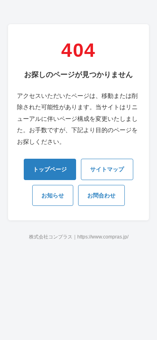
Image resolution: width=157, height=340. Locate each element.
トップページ (50, 169)
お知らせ (52, 195)
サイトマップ (107, 169)
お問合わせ (101, 195)
